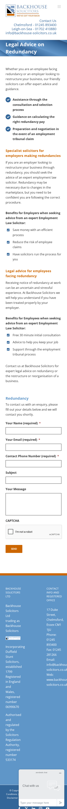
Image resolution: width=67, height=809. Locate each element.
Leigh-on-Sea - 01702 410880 (34, 29)
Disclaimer (12, 798)
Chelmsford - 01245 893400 (35, 25)
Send (14, 548)
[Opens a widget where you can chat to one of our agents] (41, 788)
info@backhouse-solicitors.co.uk (31, 33)
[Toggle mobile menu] (59, 7)
